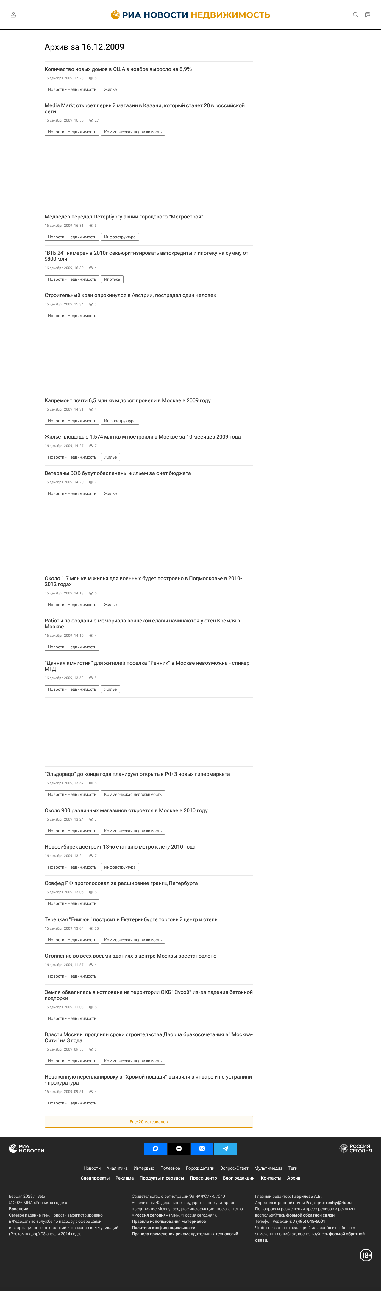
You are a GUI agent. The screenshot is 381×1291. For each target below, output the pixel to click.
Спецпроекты (95, 1178)
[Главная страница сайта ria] (146, 15)
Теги (292, 1168)
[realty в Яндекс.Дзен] (179, 1149)
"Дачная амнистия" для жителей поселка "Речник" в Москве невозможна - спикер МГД (147, 666)
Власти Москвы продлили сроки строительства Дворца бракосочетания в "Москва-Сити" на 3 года (149, 1037)
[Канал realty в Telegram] (225, 1149)
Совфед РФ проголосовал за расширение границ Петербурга (121, 883)
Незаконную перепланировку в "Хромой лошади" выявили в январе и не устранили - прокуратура (148, 1080)
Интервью (144, 1168)
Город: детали (200, 1168)
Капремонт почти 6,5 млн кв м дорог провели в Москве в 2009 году (128, 400)
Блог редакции (239, 1178)
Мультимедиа (268, 1168)
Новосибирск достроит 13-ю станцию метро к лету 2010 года (120, 847)
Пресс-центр (203, 1178)
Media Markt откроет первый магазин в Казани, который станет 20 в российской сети (145, 108)
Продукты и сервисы (162, 1178)
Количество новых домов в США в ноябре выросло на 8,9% (118, 69)
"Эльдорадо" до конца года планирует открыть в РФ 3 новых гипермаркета (137, 774)
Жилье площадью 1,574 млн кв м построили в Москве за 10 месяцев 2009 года (143, 437)
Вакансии (18, 1208)
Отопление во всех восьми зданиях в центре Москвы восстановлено (130, 956)
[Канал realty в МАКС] (155, 1149)
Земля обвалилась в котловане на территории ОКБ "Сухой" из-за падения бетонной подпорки (149, 995)
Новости (92, 1168)
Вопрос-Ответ (234, 1168)
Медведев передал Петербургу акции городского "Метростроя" (124, 217)
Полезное (170, 1168)
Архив (293, 1178)
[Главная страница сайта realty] (190, 15)
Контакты (271, 1178)
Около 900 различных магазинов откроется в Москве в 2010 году (126, 810)
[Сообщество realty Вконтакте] (202, 1149)
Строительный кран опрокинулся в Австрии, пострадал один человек (130, 295)
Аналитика (117, 1168)
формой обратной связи (310, 1215)
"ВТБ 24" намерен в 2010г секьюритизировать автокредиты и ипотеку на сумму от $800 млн (146, 256)
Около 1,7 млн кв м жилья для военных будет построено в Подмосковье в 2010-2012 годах (143, 581)
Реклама (124, 1178)
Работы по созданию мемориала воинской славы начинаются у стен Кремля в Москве (142, 624)
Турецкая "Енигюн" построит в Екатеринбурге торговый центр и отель (131, 919)
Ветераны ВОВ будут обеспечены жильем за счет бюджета (118, 473)
